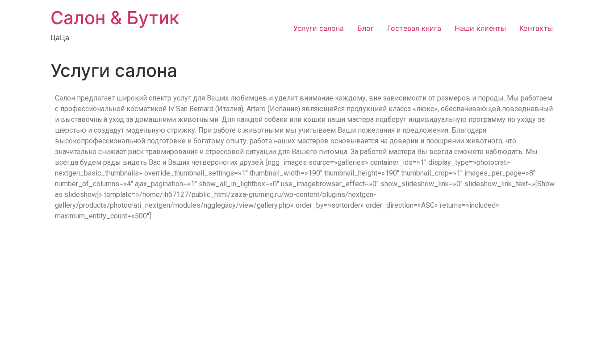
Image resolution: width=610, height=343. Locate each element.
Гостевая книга (414, 28)
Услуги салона (318, 28)
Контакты (536, 28)
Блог (365, 28)
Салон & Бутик (114, 18)
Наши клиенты (480, 28)
